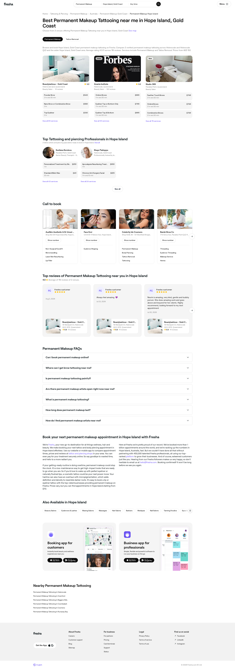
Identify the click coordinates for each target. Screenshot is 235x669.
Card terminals (109, 644)
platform (130, 456)
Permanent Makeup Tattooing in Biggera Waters (50, 600)
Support (107, 648)
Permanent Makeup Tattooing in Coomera (49, 608)
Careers (72, 636)
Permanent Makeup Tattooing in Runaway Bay (50, 612)
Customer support (75, 640)
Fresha (51, 445)
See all (117, 189)
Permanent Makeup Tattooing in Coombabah (50, 604)
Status (106, 652)
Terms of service (145, 640)
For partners (108, 636)
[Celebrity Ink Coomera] (136, 236)
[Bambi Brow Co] (174, 236)
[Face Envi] (98, 236)
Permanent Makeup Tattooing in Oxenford (49, 596)
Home (45, 14)
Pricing (106, 640)
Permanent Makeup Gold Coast (113, 14)
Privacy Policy (144, 636)
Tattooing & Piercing (59, 14)
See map (132, 31)
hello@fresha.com (148, 462)
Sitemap (72, 648)
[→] (192, 236)
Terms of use (144, 644)
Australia (93, 14)
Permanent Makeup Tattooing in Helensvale (49, 592)
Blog (70, 644)
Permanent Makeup (78, 14)
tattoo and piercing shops (81, 453)
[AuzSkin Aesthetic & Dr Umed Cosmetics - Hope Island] (60, 236)
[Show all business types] (190, 510)
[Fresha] (8, 4)
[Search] (158, 4)
